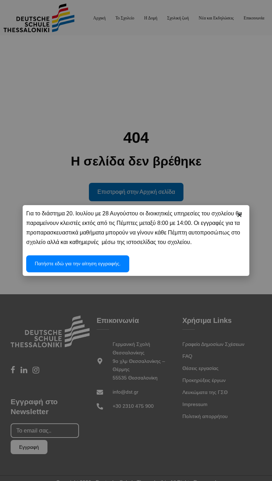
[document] (136, 240)
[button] (239, 215)
